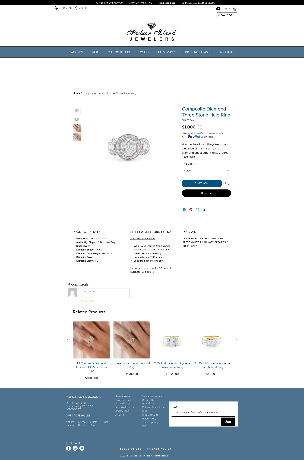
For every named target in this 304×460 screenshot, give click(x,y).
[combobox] (206, 170)
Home (76, 93)
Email (175, 407)
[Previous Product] (68, 340)
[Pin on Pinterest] (191, 209)
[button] (235, 9)
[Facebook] (68, 448)
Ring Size (188, 163)
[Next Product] (236, 340)
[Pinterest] (81, 448)
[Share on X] (204, 209)
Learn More (207, 136)
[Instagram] (75, 448)
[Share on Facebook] (184, 209)
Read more (188, 156)
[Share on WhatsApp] (197, 209)
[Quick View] (91, 339)
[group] (152, 352)
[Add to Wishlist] (227, 183)
